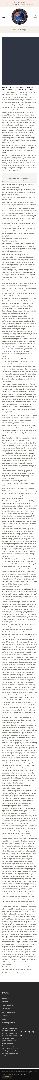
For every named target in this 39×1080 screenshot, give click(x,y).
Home (15, 29)
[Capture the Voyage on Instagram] (33, 1031)
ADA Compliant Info (8, 1023)
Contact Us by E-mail (26, 5)
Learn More (23, 1074)
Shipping (4, 1016)
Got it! (7, 1077)
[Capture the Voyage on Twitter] (25, 1031)
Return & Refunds (8, 1005)
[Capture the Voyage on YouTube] (21, 1035)
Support (4, 1019)
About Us (5, 1001)
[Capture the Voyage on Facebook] (21, 1031)
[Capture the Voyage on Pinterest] (29, 1031)
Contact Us (5, 998)
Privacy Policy (6, 1009)
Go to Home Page (19, 2)
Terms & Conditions (8, 1012)
